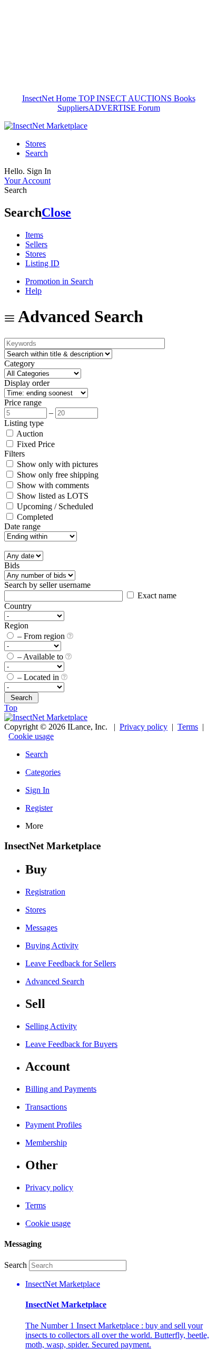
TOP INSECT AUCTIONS (124, 98)
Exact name (155, 595)
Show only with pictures (56, 464)
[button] (119, 1314)
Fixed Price (35, 444)
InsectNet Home (49, 98)
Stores (35, 143)
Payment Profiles (53, 1124)
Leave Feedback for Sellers (70, 963)
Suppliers (72, 107)
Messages (41, 927)
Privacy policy (143, 726)
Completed (34, 516)
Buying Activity (51, 945)
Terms (187, 726)
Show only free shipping (56, 474)
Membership (46, 1142)
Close (56, 212)
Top (10, 707)
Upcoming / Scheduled (54, 506)
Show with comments (52, 485)
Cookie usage (31, 736)
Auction (29, 433)
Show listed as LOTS (51, 495)
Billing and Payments (60, 1088)
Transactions (46, 1106)
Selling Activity (51, 1026)
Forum (148, 107)
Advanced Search (54, 981)
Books (183, 98)
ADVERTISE (112, 107)
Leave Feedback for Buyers (71, 1044)
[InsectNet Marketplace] (45, 125)
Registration (45, 891)
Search (36, 153)
